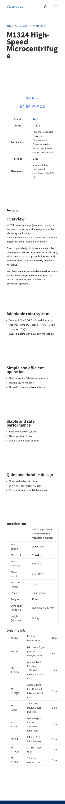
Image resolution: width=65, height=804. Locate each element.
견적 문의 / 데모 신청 (32, 106)
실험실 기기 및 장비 (17, 25)
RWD (35, 119)
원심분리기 (39, 25)
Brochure (32, 98)
